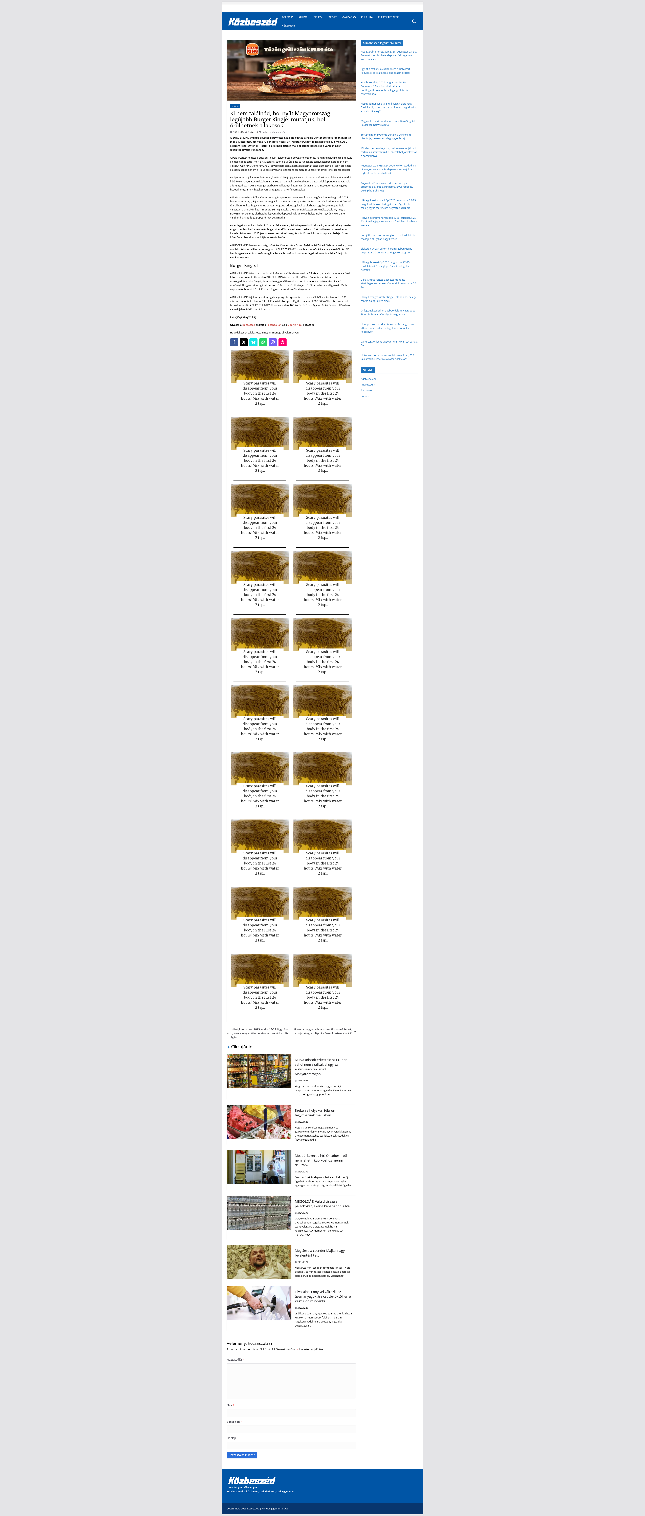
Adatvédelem (368, 378)
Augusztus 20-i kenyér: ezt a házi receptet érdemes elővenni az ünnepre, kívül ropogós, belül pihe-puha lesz (387, 186)
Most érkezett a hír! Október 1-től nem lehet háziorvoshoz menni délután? (321, 1160)
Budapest (266, 132)
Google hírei (295, 324)
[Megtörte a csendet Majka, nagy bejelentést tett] (259, 1247)
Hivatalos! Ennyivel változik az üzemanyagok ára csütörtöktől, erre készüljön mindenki (323, 1296)
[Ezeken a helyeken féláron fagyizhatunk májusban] (259, 1107)
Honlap (231, 1438)
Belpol (318, 17)
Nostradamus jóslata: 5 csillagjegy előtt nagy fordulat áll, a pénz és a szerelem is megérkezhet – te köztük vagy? (389, 107)
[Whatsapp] (263, 342)
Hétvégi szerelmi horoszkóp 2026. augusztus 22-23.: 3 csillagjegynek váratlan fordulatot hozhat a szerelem (389, 221)
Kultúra (367, 17)
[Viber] (273, 342)
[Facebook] (234, 342)
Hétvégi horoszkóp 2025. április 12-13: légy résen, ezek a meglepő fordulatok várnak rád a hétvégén (259, 1033)
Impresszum (368, 384)
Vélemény (288, 25)
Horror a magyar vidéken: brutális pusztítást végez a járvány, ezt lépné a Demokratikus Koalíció (323, 1031)
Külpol (303, 17)
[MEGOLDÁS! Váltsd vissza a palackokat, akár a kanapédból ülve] (259, 1197)
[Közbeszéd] (253, 21)
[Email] (282, 342)
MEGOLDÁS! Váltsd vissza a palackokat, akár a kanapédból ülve (322, 1203)
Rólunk (365, 396)
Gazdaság (349, 17)
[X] (244, 342)
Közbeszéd (253, 132)
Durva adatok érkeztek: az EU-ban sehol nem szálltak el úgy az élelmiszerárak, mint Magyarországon (321, 1066)
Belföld (287, 17)
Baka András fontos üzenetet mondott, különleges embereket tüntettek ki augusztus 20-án (389, 283)
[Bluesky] (253, 342)
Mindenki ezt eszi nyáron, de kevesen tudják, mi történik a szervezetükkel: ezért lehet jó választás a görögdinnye (389, 152)
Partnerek (366, 390)
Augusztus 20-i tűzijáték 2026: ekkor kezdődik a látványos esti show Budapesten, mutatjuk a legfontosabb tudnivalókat (388, 169)
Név (230, 1405)
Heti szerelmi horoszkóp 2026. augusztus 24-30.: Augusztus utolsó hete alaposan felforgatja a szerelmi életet (389, 55)
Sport (332, 17)
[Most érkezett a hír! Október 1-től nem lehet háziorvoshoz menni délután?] (259, 1152)
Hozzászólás (236, 1359)
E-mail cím (234, 1422)
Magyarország (278, 132)
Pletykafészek (388, 17)
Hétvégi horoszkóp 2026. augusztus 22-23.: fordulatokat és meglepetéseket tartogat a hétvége (386, 265)
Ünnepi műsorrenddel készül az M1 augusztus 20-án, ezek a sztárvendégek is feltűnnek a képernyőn (387, 327)
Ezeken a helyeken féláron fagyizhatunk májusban (315, 1112)
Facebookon (274, 324)
